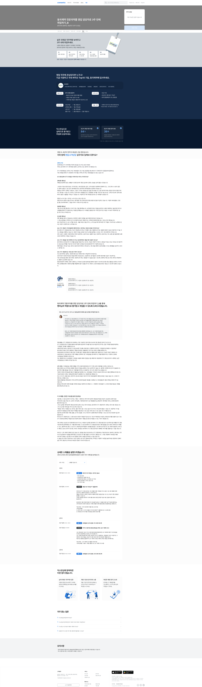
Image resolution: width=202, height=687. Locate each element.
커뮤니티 (69, 2)
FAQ (87, 31)
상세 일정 (79, 31)
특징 (83, 31)
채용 (86, 2)
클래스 (82, 2)
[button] (106, 3)
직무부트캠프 (76, 2)
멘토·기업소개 (66, 31)
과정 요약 (60, 31)
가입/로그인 (131, 2)
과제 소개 (73, 31)
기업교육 (142, 2)
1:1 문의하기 (69, 685)
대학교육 (137, 2)
